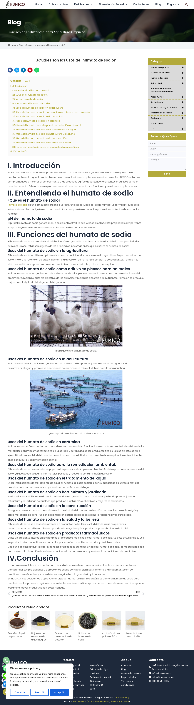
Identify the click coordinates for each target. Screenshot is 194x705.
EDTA (153, 128)
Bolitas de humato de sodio (84, 636)
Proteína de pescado (161, 112)
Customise (20, 692)
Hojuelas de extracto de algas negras (39, 636)
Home (13, 45)
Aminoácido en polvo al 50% (111, 635)
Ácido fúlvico (157, 96)
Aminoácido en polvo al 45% (134, 635)
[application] (90, 4)
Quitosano (156, 118)
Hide (26, 81)
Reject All (39, 692)
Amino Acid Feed (120, 701)
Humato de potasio (160, 67)
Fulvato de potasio (160, 72)
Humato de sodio (18, 205)
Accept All (59, 692)
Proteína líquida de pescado (17, 635)
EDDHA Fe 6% (157, 123)
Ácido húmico (157, 83)
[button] (186, 4)
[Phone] (6, 660)
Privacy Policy (122, 697)
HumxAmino (79, 701)
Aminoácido (157, 102)
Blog (21, 45)
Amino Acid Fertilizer (98, 701)
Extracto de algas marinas (164, 107)
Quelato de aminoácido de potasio (63, 636)
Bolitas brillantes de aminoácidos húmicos (162, 90)
